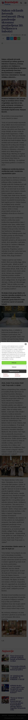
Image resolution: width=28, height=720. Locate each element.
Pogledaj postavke (14, 371)
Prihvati (14, 362)
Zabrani (14, 367)
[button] (25, 344)
